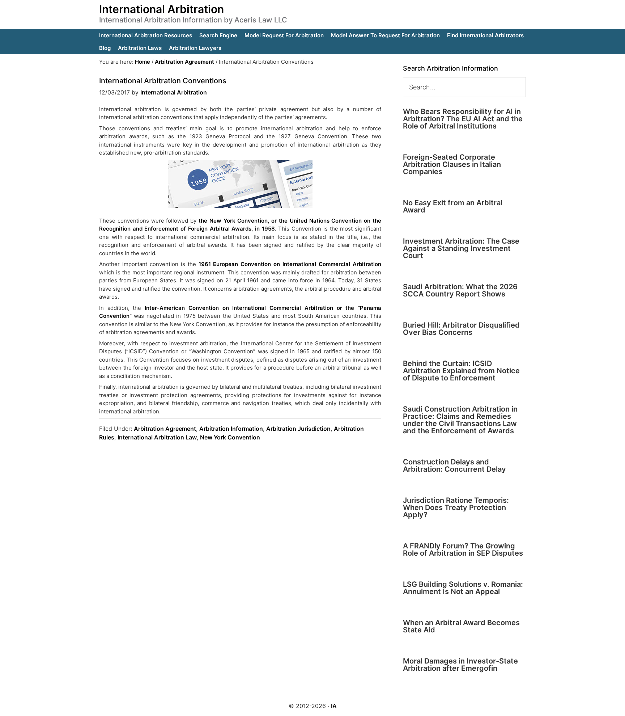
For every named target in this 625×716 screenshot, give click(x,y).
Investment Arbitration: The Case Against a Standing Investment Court (461, 248)
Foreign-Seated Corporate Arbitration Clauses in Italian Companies (452, 164)
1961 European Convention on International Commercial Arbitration (290, 264)
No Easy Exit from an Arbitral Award (452, 206)
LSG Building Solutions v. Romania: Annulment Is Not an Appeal (463, 588)
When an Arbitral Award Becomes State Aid (461, 626)
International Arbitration (161, 9)
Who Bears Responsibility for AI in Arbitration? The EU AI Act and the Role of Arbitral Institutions (463, 118)
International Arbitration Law (157, 437)
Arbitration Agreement (165, 428)
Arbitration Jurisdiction (298, 428)
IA (334, 705)
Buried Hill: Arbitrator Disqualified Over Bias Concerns (461, 329)
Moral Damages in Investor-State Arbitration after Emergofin (460, 665)
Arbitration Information (231, 428)
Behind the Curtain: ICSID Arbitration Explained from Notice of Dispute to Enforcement (461, 370)
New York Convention (230, 437)
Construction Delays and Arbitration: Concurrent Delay (454, 465)
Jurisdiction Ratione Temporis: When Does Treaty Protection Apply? (456, 507)
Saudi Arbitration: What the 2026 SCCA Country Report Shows (460, 290)
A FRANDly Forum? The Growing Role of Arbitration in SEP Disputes (463, 549)
